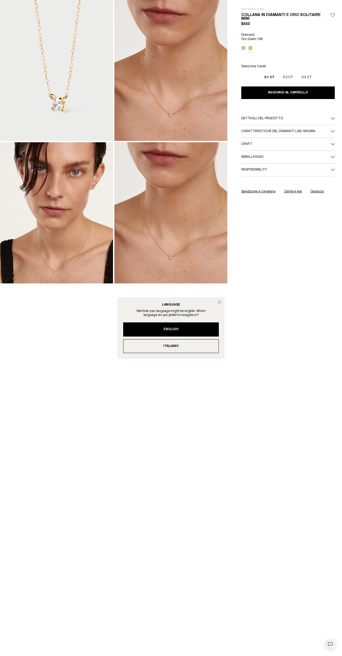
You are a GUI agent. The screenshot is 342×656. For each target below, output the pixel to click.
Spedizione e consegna (258, 191)
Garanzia (317, 191)
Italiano (170, 346)
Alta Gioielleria (252, 9)
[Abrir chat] (330, 644)
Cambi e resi (293, 191)
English (171, 329)
